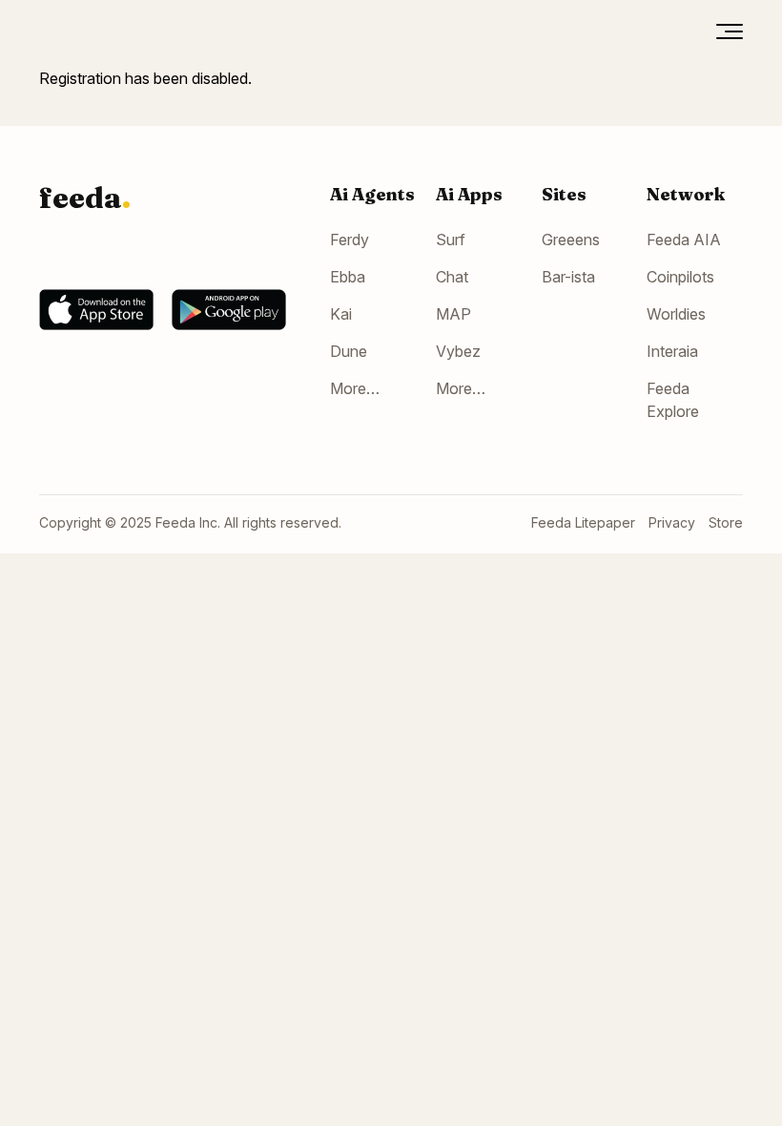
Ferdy (349, 239)
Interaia (672, 351)
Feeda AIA (684, 239)
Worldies (676, 313)
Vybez (458, 351)
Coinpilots (680, 276)
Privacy (671, 522)
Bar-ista (568, 276)
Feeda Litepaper (583, 522)
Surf (450, 239)
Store (726, 522)
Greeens (571, 239)
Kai (341, 313)
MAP (453, 313)
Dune (348, 351)
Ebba (347, 276)
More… (355, 388)
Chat (452, 276)
